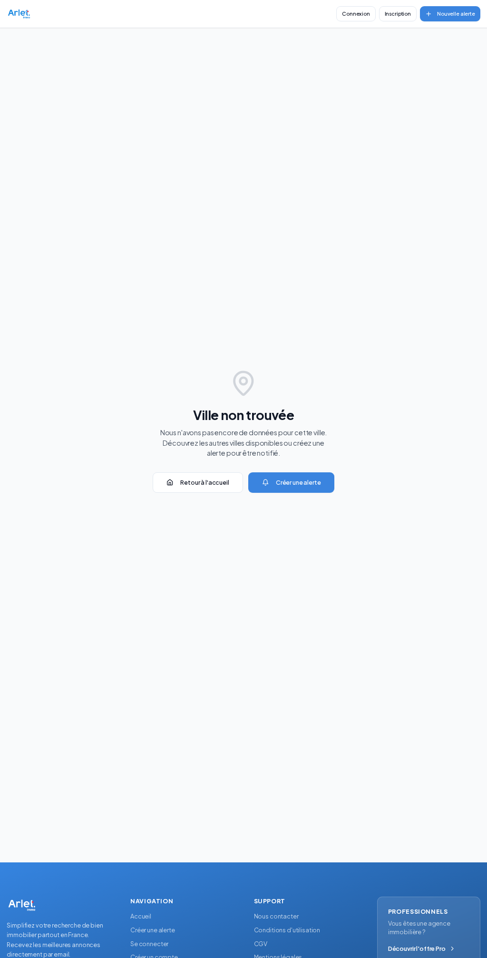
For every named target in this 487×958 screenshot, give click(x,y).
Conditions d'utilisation (287, 930)
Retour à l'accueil (204, 482)
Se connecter (149, 944)
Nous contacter (276, 916)
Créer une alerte (298, 482)
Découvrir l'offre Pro (417, 948)
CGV (261, 944)
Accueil (140, 916)
